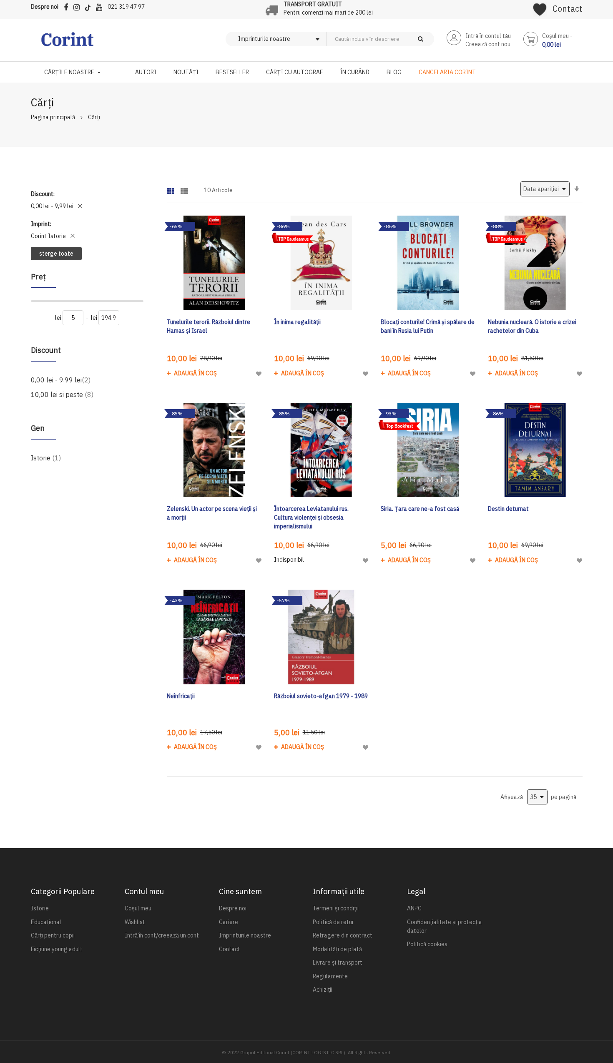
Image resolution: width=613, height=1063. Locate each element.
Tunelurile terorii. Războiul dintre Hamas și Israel (208, 326)
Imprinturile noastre (245, 935)
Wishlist (135, 922)
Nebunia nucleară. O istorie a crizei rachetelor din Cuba (532, 326)
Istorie (46, 457)
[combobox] (394, 39)
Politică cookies (427, 944)
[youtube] (101, 6)
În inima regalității (297, 322)
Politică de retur (333, 922)
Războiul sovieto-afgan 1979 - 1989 (321, 696)
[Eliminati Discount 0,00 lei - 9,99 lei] (80, 206)
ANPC (414, 908)
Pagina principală (53, 117)
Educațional (46, 922)
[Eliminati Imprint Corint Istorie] (72, 236)
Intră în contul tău (488, 36)
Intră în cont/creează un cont (162, 935)
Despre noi (44, 6)
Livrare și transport (337, 962)
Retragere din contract (342, 935)
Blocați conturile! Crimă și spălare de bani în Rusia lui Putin (428, 326)
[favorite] (540, 6)
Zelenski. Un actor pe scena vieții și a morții (212, 513)
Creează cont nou (487, 44)
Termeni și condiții (336, 908)
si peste (62, 394)
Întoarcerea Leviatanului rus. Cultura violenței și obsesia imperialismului (311, 517)
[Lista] (184, 188)
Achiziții (322, 989)
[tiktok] (90, 6)
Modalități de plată (337, 949)
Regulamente (330, 976)
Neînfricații (181, 696)
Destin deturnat (508, 509)
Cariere (228, 922)
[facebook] (68, 6)
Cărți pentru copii (53, 935)
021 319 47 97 (126, 6)
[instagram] (78, 6)
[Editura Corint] (67, 43)
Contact (568, 8)
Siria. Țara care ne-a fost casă (420, 509)
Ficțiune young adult (57, 949)
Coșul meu (138, 908)
